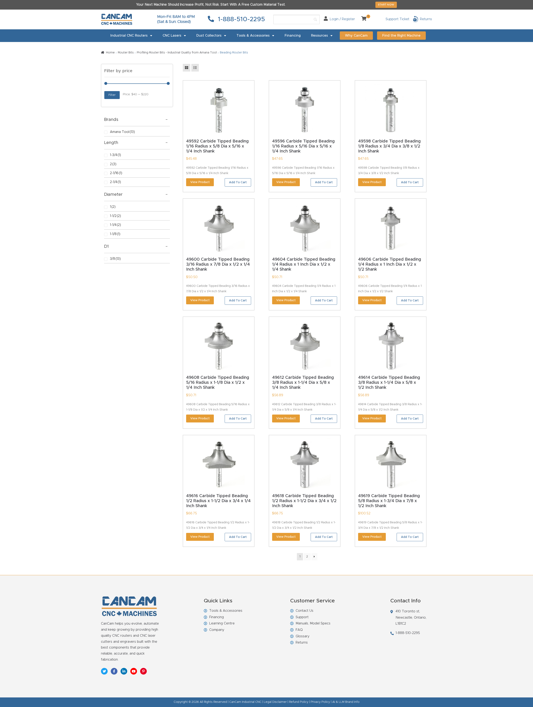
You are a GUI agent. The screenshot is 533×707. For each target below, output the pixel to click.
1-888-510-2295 (240, 19)
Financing (293, 35)
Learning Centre (222, 623)
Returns (302, 642)
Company (216, 629)
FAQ (299, 629)
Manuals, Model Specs (313, 623)
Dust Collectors (209, 35)
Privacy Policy (320, 702)
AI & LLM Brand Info (346, 702)
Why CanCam (356, 35)
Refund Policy (298, 702)
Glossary (302, 636)
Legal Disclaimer (275, 702)
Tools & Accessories (253, 35)
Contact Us (304, 610)
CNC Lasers (172, 35)
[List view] (195, 68)
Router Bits (126, 52)
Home (110, 52)
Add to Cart (238, 182)
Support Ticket (397, 19)
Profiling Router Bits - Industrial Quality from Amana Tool (177, 52)
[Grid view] (186, 68)
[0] (362, 19)
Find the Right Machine (401, 35)
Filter (112, 95)
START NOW (386, 4)
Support (302, 617)
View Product (200, 182)
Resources (319, 35)
